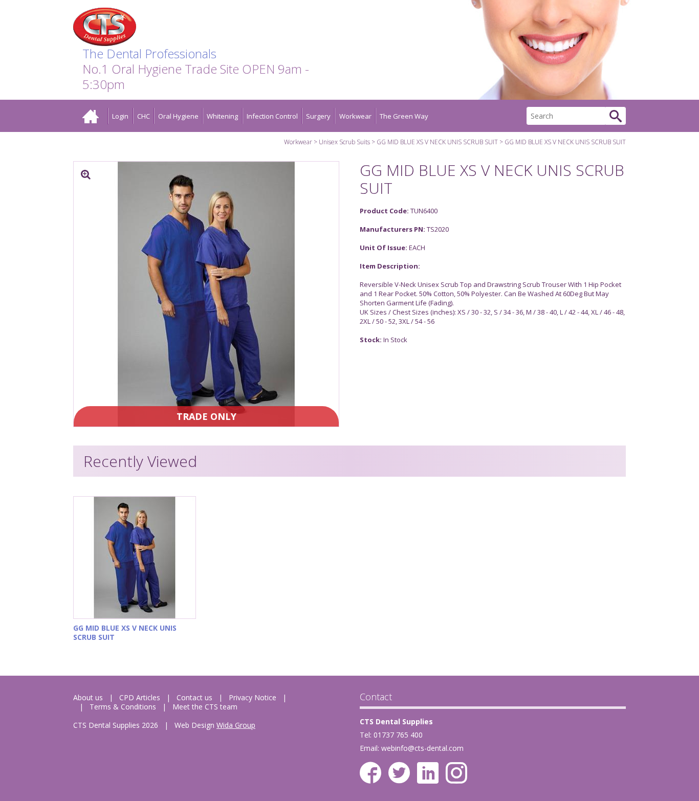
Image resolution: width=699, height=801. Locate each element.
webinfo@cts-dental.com (422, 748)
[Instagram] (456, 773)
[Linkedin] (428, 773)
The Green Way (404, 116)
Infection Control (272, 116)
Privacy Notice (252, 697)
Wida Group (235, 725)
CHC (143, 116)
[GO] (615, 116)
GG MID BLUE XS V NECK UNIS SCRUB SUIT (437, 142)
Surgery (318, 116)
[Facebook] (370, 773)
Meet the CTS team (204, 706)
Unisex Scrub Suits (344, 142)
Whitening (222, 116)
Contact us (194, 697)
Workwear (355, 116)
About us (88, 697)
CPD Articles (139, 697)
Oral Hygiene (178, 116)
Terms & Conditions (123, 706)
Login (120, 116)
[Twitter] (399, 773)
